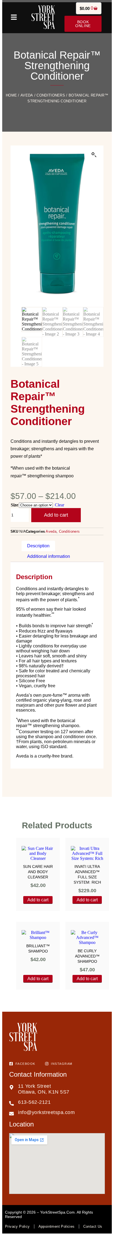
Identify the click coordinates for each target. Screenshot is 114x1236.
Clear (59, 505)
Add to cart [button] (37, 899)
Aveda (26, 95)
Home (11, 95)
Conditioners (51, 95)
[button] (94, 155)
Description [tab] (38, 545)
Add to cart (56, 515)
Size (14, 505)
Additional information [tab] (48, 556)
